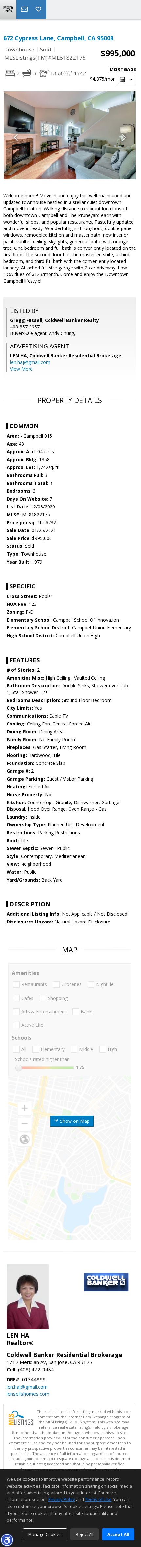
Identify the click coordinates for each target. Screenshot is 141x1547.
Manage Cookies (45, 1534)
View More (21, 369)
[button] (7, 1540)
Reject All (84, 1534)
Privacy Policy (61, 1499)
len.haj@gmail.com (30, 362)
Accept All (118, 1534)
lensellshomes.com (28, 1393)
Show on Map (74, 1121)
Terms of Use (98, 1499)
